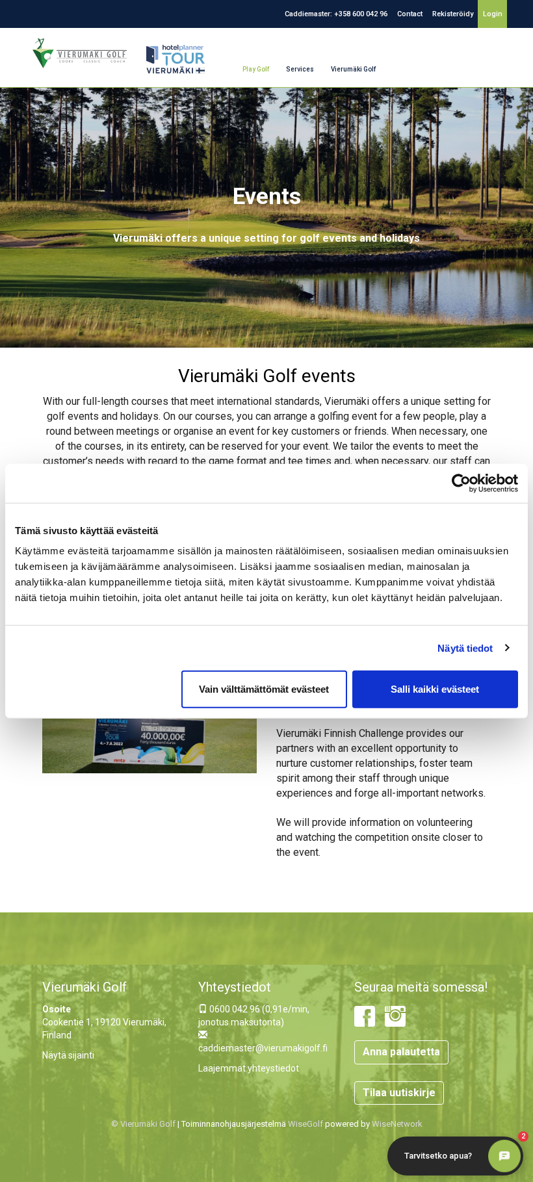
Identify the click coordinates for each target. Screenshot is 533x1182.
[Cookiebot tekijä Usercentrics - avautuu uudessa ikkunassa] (461, 483)
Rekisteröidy (452, 14)
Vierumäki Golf (353, 69)
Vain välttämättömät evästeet (264, 689)
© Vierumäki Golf (143, 1124)
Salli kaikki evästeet (435, 689)
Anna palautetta (401, 1052)
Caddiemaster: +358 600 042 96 (336, 14)
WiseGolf (305, 1124)
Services (300, 69)
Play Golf (255, 69)
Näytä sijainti (68, 1055)
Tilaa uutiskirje (399, 1092)
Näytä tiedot (465, 647)
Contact (409, 14)
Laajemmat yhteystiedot (248, 1068)
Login (492, 14)
